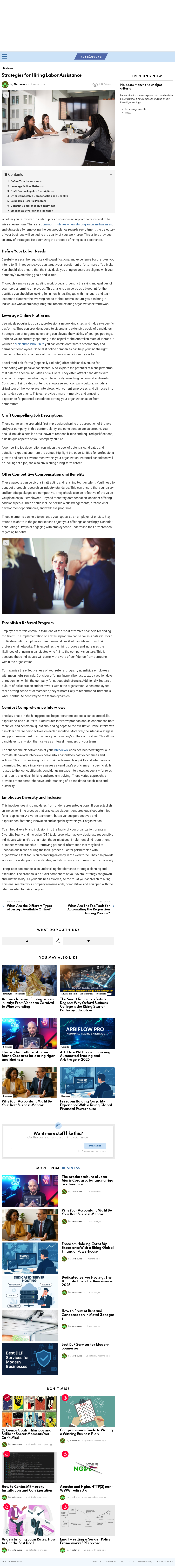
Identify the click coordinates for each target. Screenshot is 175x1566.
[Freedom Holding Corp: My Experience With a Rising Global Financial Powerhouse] (87, 1082)
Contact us (110, 1562)
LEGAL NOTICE (164, 1562)
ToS (121, 1562)
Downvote (88, 941)
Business (7, 1047)
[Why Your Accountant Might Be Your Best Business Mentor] (29, 1082)
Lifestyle (7, 994)
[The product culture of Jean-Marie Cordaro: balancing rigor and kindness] (29, 1033)
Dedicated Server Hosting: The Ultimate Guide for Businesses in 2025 (87, 1281)
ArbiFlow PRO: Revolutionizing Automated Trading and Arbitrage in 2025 (85, 1056)
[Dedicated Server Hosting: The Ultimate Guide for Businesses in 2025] (30, 1292)
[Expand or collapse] (111, 174)
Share (6, 95)
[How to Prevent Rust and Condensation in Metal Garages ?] (30, 1325)
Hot (65, 1397)
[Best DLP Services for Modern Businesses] (30, 1359)
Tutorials (20, 994)
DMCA (130, 1562)
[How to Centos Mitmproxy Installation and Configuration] (29, 1467)
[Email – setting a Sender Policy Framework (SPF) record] (87, 1520)
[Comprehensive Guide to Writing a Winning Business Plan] (87, 1411)
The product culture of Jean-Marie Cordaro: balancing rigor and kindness (28, 1056)
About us (96, 1562)
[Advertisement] (87, 26)
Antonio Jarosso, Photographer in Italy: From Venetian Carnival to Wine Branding (28, 1003)
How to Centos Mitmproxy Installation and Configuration (27, 1488)
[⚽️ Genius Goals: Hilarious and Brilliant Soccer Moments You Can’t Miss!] (29, 1411)
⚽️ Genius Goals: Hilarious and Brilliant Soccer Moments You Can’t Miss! (26, 1434)
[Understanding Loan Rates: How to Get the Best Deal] (29, 1520)
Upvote (27, 941)
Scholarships (86, 994)
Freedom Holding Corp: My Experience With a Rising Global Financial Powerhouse (86, 1105)
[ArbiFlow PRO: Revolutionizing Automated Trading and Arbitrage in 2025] (87, 1033)
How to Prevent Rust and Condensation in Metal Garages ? (88, 1315)
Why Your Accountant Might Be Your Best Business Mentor (27, 1103)
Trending (6, 1397)
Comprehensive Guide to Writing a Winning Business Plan (86, 1432)
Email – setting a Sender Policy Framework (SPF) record (85, 1541)
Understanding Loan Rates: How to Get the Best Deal (29, 1541)
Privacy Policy (144, 1562)
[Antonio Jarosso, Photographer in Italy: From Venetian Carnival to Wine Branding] (29, 980)
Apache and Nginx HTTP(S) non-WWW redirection (86, 1488)
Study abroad (69, 994)
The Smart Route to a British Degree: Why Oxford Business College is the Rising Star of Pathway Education (84, 1005)
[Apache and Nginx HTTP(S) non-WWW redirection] (87, 1467)
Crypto (65, 1047)
